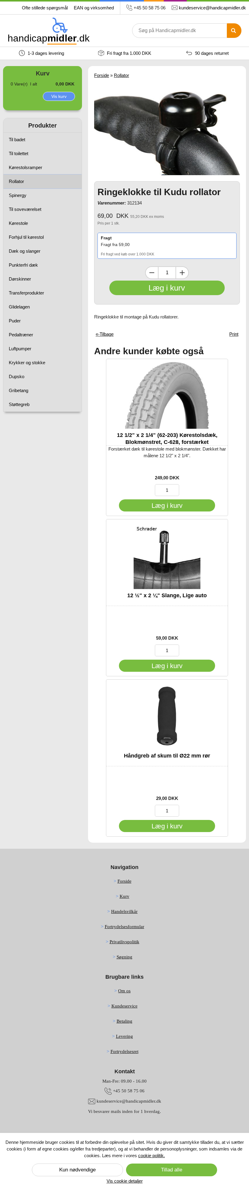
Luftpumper (20, 348)
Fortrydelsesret (124, 1051)
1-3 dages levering (45, 53)
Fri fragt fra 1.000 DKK (128, 53)
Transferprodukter (26, 292)
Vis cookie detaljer (125, 1181)
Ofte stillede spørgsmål (45, 7)
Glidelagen (19, 306)
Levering (124, 1036)
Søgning (124, 956)
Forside (101, 75)
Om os (124, 990)
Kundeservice (124, 1006)
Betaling (124, 1021)
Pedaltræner (21, 334)
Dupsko (16, 376)
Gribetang (18, 390)
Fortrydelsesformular (124, 926)
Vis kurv (59, 96)
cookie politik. (151, 1155)
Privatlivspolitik (124, 941)
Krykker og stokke (27, 362)
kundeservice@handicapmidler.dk (212, 7)
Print (233, 334)
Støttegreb (19, 404)
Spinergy (17, 195)
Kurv (124, 896)
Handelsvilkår (124, 911)
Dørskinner (20, 278)
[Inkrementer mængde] (182, 272)
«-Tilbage (105, 334)
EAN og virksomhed (94, 7)
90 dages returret (211, 53)
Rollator (16, 181)
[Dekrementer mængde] (152, 272)
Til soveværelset (25, 209)
